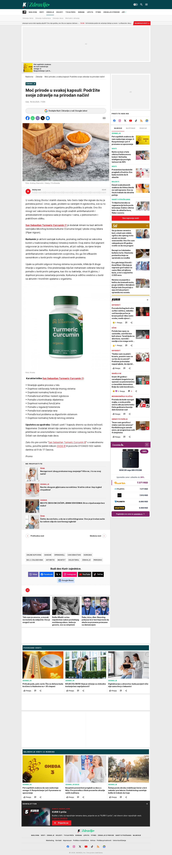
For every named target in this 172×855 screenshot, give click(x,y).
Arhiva (92, 840)
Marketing (50, 840)
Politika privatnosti (104, 840)
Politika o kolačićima (81, 840)
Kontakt (59, 840)
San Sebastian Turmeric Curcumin (45, 225)
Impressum (67, 840)
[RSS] (141, 121)
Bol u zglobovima (35, 560)
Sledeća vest (95, 536)
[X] (125, 121)
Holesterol (73, 560)
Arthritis (50, 560)
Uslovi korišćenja (119, 840)
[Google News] (146, 121)
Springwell (59, 555)
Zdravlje (39, 77)
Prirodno (98, 560)
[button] (28, 118)
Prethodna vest (37, 536)
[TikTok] (136, 121)
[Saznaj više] (147, 804)
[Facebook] (114, 121)
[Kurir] (36, 4)
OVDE (60, 446)
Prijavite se (63, 823)
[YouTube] (130, 121)
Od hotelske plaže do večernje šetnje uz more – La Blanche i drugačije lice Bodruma (77, 23)
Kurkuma (88, 555)
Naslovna (29, 77)
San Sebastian (74, 555)
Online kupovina (34, 555)
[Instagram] (120, 121)
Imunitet (61, 560)
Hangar (47, 555)
